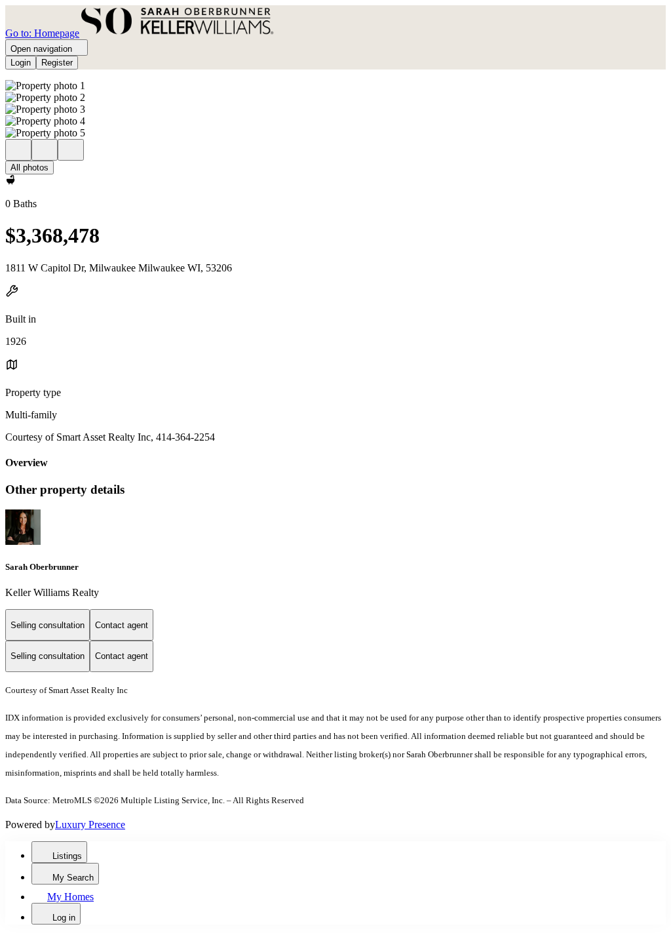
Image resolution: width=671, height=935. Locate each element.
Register (57, 63)
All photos (29, 167)
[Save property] (44, 150)
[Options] (18, 150)
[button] (335, 86)
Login (20, 63)
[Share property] (71, 150)
